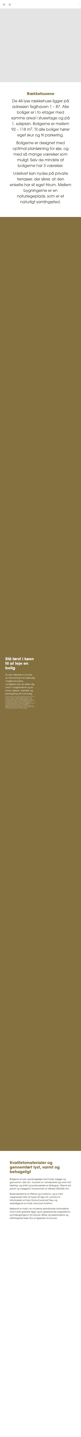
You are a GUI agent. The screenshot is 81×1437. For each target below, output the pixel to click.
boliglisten (11, 684)
